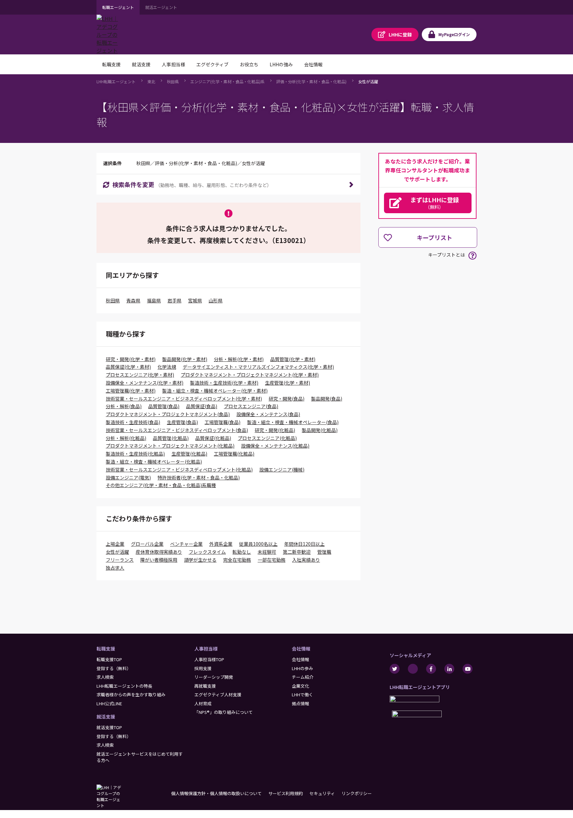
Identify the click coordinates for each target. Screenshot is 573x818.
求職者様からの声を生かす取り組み (130, 694)
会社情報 (301, 648)
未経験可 (267, 551)
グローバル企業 (147, 543)
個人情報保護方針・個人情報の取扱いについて (216, 793)
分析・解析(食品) (124, 406)
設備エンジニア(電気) (128, 477)
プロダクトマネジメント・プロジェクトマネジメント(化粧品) (170, 445)
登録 (400, 34)
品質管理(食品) (163, 406)
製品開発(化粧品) (320, 430)
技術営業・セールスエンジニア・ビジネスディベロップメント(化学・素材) (184, 398)
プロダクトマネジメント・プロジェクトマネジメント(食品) (168, 414)
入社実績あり (306, 559)
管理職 (324, 551)
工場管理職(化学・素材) (131, 390)
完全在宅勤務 (237, 559)
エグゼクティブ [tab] (212, 64)
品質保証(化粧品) (213, 438)
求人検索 (105, 677)
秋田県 (173, 81)
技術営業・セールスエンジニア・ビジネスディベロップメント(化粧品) (179, 469)
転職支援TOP (109, 659)
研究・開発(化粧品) (275, 430)
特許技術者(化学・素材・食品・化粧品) (199, 477)
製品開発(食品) (326, 398)
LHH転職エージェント (116, 81)
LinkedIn (449, 669)
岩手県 (174, 300)
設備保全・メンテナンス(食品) (268, 414)
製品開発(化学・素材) (184, 359)
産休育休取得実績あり (159, 551)
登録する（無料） (113, 668)
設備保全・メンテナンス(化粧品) (275, 445)
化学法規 (167, 366)
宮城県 (195, 300)
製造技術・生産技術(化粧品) (135, 453)
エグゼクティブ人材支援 (217, 694)
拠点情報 (300, 703)
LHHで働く (302, 694)
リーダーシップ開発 (213, 677)
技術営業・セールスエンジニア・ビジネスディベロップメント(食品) (177, 430)
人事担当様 (206, 648)
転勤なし (241, 551)
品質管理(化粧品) (171, 438)
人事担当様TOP (209, 659)
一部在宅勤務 (272, 559)
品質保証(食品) (201, 406)
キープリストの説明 (472, 255)
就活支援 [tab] (141, 64)
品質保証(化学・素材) (128, 366)
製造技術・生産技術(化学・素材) (224, 382)
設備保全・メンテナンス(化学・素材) (144, 382)
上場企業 (115, 543)
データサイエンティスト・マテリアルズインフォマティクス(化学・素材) (258, 366)
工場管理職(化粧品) (234, 453)
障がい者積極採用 (158, 559)
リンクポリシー (357, 793)
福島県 (154, 300)
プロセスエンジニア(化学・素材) (140, 374)
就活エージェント (161, 7)
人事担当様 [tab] (173, 64)
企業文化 (300, 686)
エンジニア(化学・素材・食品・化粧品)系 (227, 81)
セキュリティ (322, 793)
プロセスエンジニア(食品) (251, 406)
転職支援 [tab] (111, 64)
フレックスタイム (207, 551)
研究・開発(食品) (286, 398)
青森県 (133, 300)
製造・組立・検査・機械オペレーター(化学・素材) (215, 390)
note (413, 669)
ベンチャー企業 (186, 543)
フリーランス (120, 559)
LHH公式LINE (109, 703)
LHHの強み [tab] (281, 64)
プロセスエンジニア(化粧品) (267, 438)
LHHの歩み (302, 668)
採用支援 (203, 668)
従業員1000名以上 (258, 543)
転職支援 (105, 648)
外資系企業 (220, 543)
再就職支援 (205, 686)
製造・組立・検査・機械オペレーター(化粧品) (154, 461)
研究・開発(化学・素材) (131, 359)
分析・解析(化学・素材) (239, 359)
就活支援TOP (109, 727)
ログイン (454, 34)
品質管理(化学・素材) (292, 359)
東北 (151, 81)
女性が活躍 (368, 81)
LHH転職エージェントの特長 (124, 686)
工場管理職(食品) (222, 422)
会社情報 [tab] (313, 64)
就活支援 (105, 716)
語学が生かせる (200, 559)
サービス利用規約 (285, 793)
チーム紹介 (302, 677)
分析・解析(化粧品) (126, 438)
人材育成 (203, 703)
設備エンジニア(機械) (281, 469)
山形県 (216, 300)
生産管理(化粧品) (189, 453)
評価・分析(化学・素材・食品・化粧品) (311, 81)
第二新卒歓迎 (297, 551)
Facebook (431, 669)
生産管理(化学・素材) (287, 382)
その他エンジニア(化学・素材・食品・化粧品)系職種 (161, 485)
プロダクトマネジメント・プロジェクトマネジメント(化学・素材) (250, 374)
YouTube (468, 669)
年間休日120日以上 (304, 543)
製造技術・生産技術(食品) (133, 422)
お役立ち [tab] (249, 64)
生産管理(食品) (182, 422)
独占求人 (115, 567)
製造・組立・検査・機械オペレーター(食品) (293, 422)
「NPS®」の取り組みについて (223, 712)
